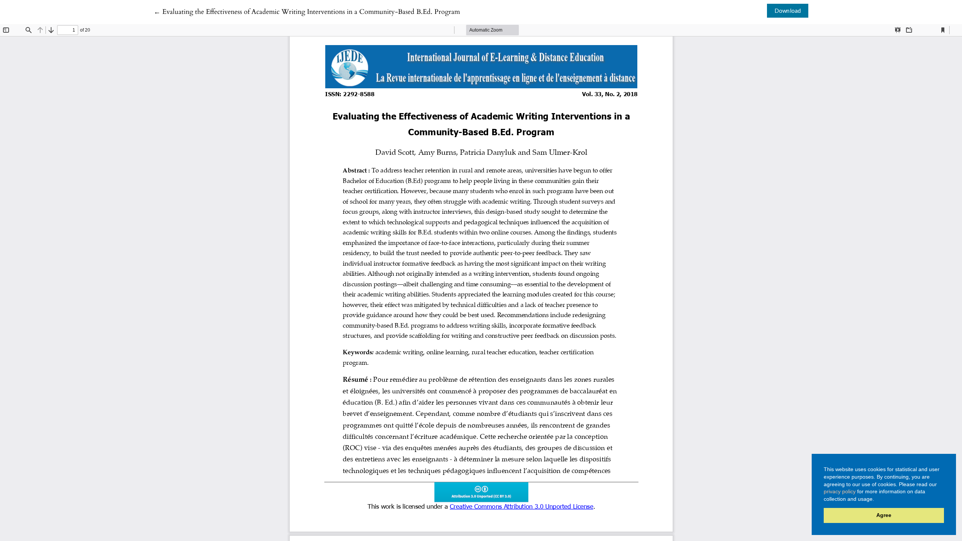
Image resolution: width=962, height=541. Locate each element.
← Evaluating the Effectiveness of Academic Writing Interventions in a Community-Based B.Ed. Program (307, 12)
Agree (883, 515)
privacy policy (840, 491)
